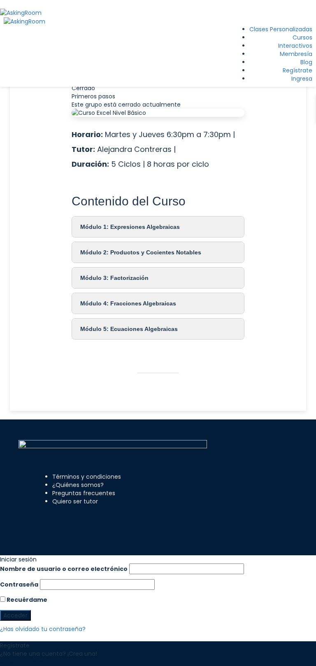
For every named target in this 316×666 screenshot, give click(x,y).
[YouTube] (137, 520)
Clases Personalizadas (280, 29)
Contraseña (19, 584)
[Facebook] (88, 520)
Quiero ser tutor (75, 501)
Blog (306, 62)
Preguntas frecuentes (83, 493)
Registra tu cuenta (26, 662)
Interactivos (295, 46)
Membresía (296, 54)
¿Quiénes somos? (78, 485)
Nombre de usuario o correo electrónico (64, 569)
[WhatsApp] (116, 520)
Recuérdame (26, 600)
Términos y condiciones (86, 477)
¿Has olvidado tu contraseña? (43, 629)
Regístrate (297, 70)
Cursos (302, 37)
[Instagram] (102, 520)
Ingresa (301, 79)
